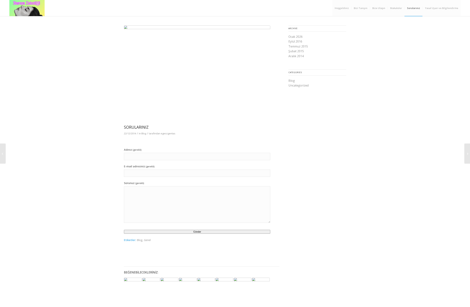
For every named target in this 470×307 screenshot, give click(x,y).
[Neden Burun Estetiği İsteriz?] (3, 154)
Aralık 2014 (296, 56)
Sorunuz (134, 183)
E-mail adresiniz (139, 166)
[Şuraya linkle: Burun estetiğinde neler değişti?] (206, 284)
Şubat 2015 (296, 51)
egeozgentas (168, 133)
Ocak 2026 (295, 37)
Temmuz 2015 (298, 46)
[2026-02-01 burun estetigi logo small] (27, 8)
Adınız (132, 149)
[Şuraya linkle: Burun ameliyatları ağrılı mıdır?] (224, 283)
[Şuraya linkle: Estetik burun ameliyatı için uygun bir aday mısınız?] (133, 284)
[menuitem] (341, 8)
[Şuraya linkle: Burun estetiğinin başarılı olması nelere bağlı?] (261, 283)
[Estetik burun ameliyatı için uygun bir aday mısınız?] (467, 154)
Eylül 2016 (295, 41)
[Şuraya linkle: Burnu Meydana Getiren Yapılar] (188, 284)
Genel (147, 240)
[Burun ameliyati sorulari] (197, 74)
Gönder (197, 231)
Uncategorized (298, 85)
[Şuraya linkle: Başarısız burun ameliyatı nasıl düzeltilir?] (243, 286)
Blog (143, 133)
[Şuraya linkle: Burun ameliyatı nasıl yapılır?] (169, 284)
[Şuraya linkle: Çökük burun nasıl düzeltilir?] (151, 283)
